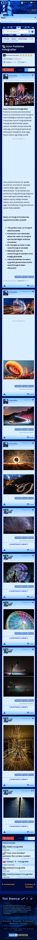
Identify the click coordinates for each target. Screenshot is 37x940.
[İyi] (28, 55)
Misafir (34, 10)
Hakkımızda (14, 923)
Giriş (33, 2)
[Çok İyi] (31, 55)
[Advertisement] (18, 158)
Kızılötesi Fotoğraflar (15, 868)
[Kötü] (23, 55)
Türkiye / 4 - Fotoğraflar (17, 861)
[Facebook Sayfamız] (27, 899)
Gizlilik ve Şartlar (29, 921)
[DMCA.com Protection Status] (18, 936)
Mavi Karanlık (14, 905)
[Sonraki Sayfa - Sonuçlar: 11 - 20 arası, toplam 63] (33, 70)
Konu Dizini (8, 921)
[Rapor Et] (4, 286)
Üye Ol (25, 2)
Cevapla (31, 286)
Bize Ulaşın (24, 923)
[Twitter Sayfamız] (31, 899)
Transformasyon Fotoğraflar (19, 874)
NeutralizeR (18, 930)
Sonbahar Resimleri (29, 885)
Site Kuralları (17, 921)
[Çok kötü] (21, 55)
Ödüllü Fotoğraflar (14, 847)
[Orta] (26, 55)
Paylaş (25, 277)
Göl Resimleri (9, 884)
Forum (6, 39)
